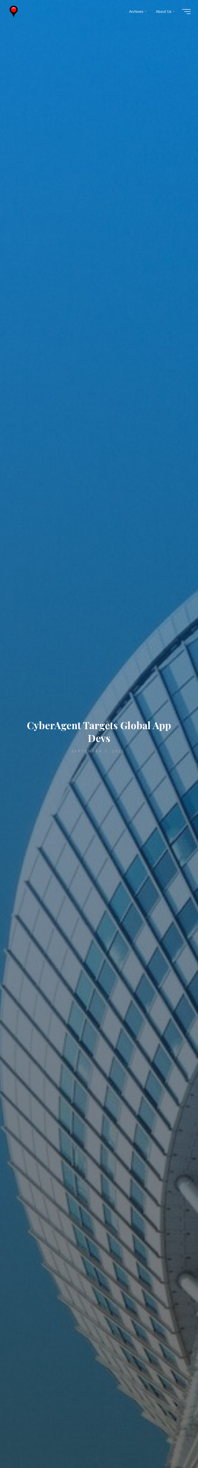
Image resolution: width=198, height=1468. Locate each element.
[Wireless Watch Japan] (13, 11)
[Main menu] (186, 11)
